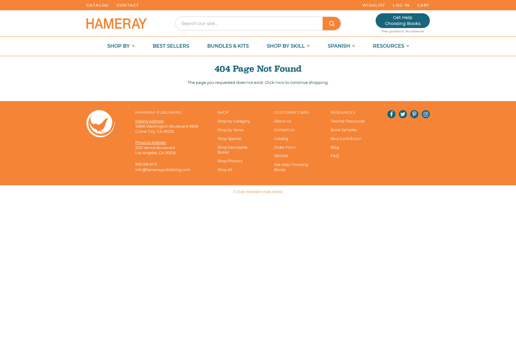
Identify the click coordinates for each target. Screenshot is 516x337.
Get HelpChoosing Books (403, 20)
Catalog (97, 5)
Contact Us (284, 130)
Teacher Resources (348, 121)
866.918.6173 (146, 164)
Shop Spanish (229, 138)
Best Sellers (171, 46)
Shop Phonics (229, 161)
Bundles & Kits (228, 46)
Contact (128, 5)
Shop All (224, 169)
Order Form (285, 147)
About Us (282, 121)
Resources (389, 46)
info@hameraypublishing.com (162, 169)
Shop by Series (230, 130)
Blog (335, 147)
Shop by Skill (286, 46)
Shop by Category (233, 121)
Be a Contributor (346, 138)
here (279, 82)
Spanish (339, 46)
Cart (423, 5)
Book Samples (344, 130)
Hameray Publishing (264, 192)
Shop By (119, 46)
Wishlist (373, 5)
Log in (401, 5)
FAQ (335, 156)
